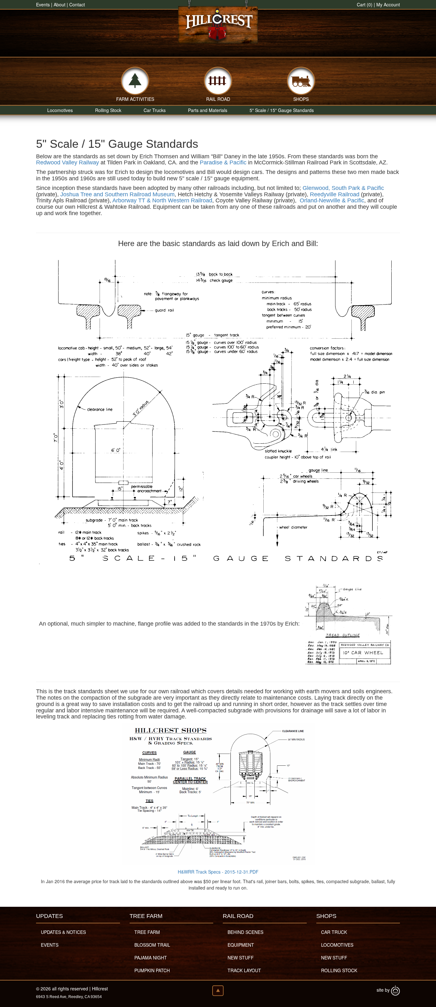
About (59, 4)
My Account (388, 4)
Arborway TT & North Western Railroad (162, 200)
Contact (77, 4)
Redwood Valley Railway (67, 162)
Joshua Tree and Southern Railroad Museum (117, 194)
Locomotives (60, 110)
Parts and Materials (207, 110)
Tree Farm (147, 932)
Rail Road (218, 98)
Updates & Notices (63, 932)
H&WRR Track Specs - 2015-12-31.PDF (218, 871)
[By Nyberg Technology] (395, 990)
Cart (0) (364, 4)
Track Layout (244, 970)
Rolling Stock (108, 110)
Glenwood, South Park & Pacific (343, 188)
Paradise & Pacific (223, 162)
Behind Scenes (245, 932)
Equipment (241, 945)
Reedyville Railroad (334, 194)
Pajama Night (150, 957)
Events (43, 4)
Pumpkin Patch (152, 970)
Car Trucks (155, 110)
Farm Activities (135, 98)
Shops (301, 98)
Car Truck (334, 932)
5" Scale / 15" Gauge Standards (282, 110)
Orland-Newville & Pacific (332, 200)
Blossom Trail (152, 945)
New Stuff (241, 957)
